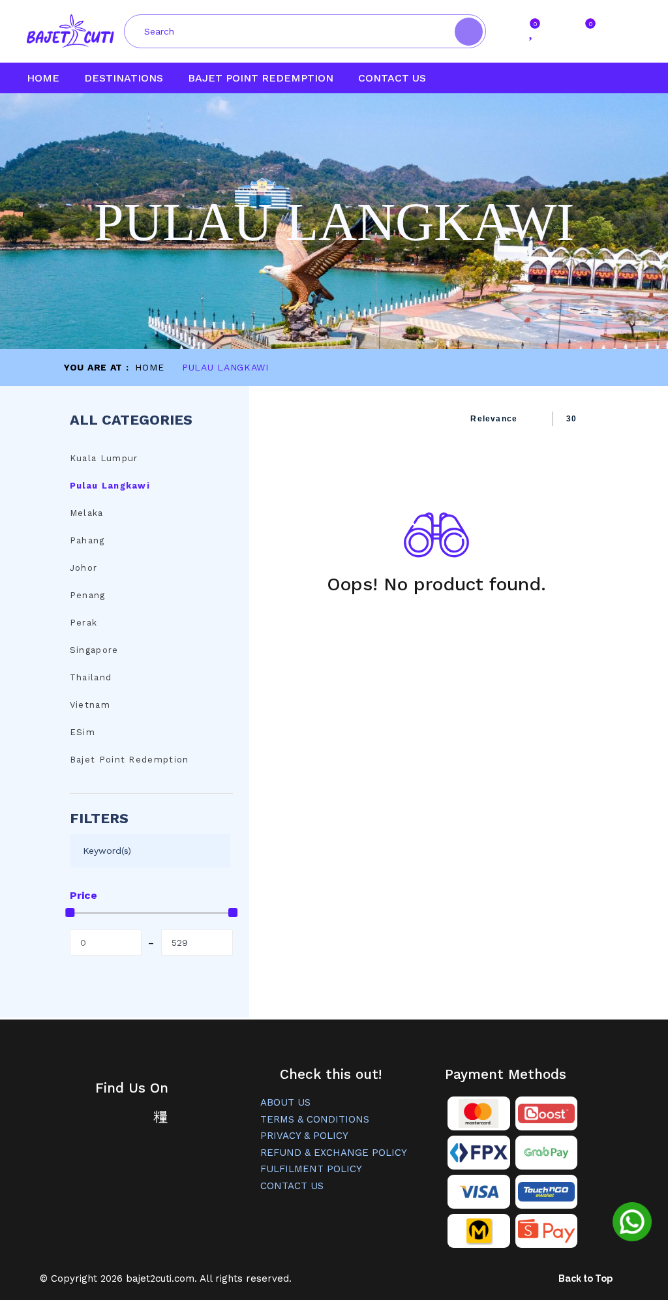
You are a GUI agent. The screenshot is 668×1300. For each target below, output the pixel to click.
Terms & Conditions (314, 1119)
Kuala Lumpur (104, 458)
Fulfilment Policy (311, 1169)
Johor (84, 568)
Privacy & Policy (304, 1135)
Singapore (94, 650)
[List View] (302, 419)
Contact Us (392, 78)
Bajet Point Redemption (260, 78)
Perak (84, 622)
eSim (82, 732)
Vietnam (90, 705)
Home (43, 78)
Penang (88, 595)
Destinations (123, 78)
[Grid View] (281, 419)
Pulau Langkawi (110, 486)
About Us (285, 1102)
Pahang (87, 540)
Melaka (87, 513)
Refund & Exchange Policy (333, 1152)
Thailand (91, 677)
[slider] (69, 912)
